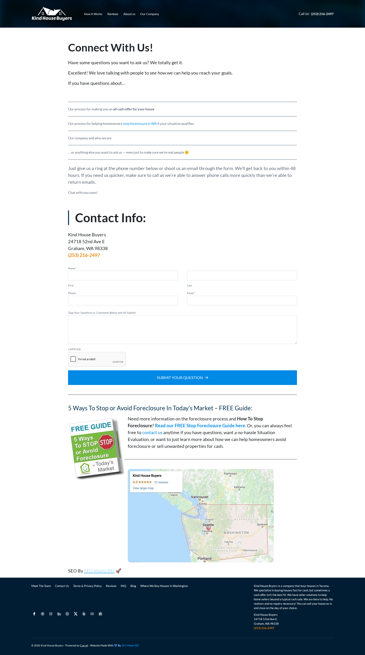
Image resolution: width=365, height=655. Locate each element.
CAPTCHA (74, 349)
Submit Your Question (180, 377)
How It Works (93, 14)
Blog (133, 586)
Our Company (149, 14)
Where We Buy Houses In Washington (164, 586)
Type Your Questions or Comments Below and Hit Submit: (102, 312)
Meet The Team (41, 586)
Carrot (84, 645)
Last (189, 285)
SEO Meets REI (130, 645)
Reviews (112, 14)
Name (72, 268)
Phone (72, 293)
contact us (152, 432)
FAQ (123, 586)
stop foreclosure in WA (140, 123)
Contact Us (62, 586)
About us (129, 14)
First (71, 285)
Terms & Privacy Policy (87, 586)
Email (191, 293)
